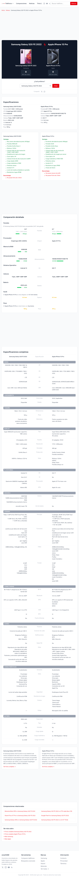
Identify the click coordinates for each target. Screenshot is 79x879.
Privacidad (63, 861)
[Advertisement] (39, 197)
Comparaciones (21, 3)
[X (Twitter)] (41, 3)
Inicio (3, 10)
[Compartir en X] (41, 91)
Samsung (44, 858)
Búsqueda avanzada (28, 861)
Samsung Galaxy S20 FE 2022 (25, 65)
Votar (56, 86)
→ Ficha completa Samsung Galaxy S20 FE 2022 (17, 831)
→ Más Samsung (8, 836)
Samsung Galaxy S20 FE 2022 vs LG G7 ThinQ (54, 820)
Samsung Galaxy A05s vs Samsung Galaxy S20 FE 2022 (21, 820)
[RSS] (50, 3)
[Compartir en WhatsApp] (44, 91)
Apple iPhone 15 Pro (53, 65)
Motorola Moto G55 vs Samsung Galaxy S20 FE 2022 (20, 811)
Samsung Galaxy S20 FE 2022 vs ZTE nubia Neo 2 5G (56, 811)
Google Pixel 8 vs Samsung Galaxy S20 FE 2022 (55, 815)
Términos (63, 863)
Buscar (73, 3)
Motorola (44, 866)
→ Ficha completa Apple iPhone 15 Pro (14, 834)
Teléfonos (8, 3)
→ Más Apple (7, 839)
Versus (8, 10)
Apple (43, 861)
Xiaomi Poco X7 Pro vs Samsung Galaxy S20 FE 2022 (20, 815)
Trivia (39, 3)
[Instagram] (44, 3)
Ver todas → (45, 869)
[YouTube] (47, 3)
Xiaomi (43, 863)
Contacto (63, 858)
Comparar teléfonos (27, 858)
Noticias (32, 3)
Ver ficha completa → (9, 766)
